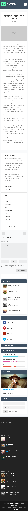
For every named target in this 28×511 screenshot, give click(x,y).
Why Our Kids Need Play (14, 304)
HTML (7, 201)
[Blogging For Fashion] (5, 286)
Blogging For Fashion (13, 285)
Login (5, 411)
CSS (7, 198)
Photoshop (9, 210)
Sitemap (15, 507)
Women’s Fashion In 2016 (14, 310)
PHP (7, 213)
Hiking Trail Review (8, 364)
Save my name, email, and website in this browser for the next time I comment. (12, 266)
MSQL (7, 207)
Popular (15, 286)
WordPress (9, 220)
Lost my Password (13, 411)
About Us (4, 507)
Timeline (20, 507)
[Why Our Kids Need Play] (5, 305)
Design (15, 312)
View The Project (12, 226)
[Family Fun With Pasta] (5, 299)
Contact (10, 507)
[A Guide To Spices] (5, 292)
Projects (8, 189)
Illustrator (8, 204)
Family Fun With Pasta (14, 297)
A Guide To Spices (12, 291)
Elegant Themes (13, 503)
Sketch (8, 216)
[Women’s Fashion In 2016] (5, 311)
